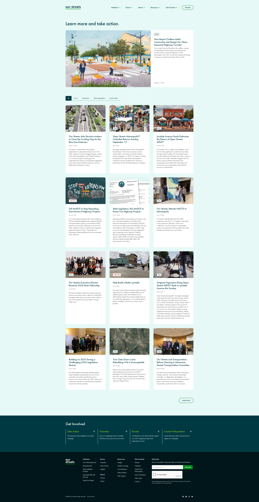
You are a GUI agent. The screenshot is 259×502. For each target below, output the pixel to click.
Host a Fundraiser (140, 475)
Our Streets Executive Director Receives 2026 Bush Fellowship (84, 284)
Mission (102, 478)
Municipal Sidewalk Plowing (89, 476)
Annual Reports (122, 469)
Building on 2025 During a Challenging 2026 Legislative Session (83, 362)
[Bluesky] (192, 496)
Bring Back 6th (87, 466)
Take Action (138, 478)
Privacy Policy (91, 496)
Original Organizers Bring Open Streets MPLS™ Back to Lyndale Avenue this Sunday (173, 285)
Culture (102, 481)
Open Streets (104, 466)
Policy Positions (122, 473)
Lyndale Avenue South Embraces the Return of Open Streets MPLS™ (173, 139)
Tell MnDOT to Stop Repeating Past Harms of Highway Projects (84, 210)
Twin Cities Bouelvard (89, 462)
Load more (186, 400)
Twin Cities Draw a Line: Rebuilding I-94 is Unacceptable (128, 361)
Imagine (102, 469)
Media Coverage (122, 466)
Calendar (103, 462)
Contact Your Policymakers (139, 470)
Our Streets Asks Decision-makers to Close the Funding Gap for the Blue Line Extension (85, 139)
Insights (119, 462)
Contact (137, 481)
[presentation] (86, 118)
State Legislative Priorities (88, 470)
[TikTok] (189, 496)
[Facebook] (183, 496)
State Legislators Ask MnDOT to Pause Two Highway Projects (128, 210)
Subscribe (188, 467)
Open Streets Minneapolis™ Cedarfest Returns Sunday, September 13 (126, 139)
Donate (188, 7)
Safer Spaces (121, 476)
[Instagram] (186, 496)
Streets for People (88, 480)
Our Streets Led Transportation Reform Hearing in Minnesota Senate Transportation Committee (173, 362)
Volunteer (138, 466)
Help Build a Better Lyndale (126, 282)
